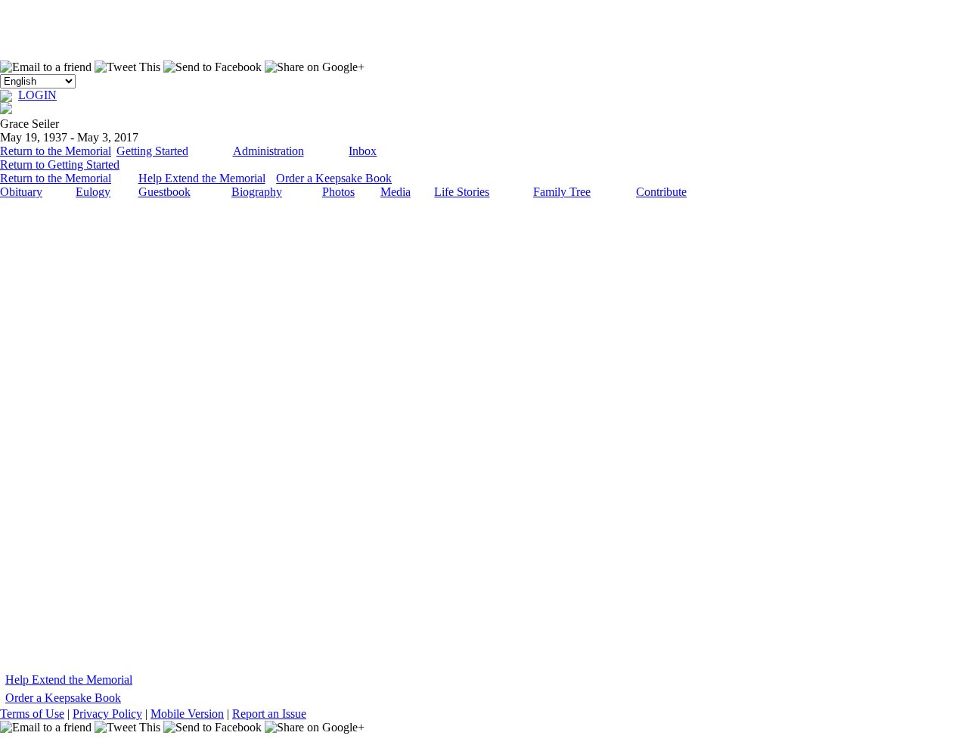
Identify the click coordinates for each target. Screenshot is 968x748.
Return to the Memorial (55, 150)
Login (37, 94)
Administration (268, 150)
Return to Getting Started (59, 164)
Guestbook (164, 191)
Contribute (661, 191)
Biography (256, 191)
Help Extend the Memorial (201, 178)
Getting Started (152, 150)
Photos (338, 191)
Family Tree (562, 191)
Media (395, 191)
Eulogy (93, 191)
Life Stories (461, 191)
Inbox (363, 150)
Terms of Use (32, 713)
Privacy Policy (107, 713)
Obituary (21, 191)
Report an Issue (269, 713)
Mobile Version (187, 713)
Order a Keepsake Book (334, 178)
